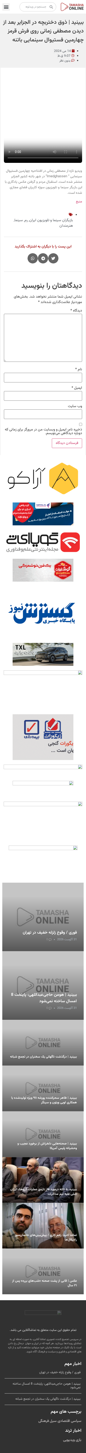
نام (78, 369)
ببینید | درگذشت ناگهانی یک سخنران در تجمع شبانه (43, 1056)
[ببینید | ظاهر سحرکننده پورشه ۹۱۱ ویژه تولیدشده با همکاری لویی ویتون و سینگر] (43, 1088)
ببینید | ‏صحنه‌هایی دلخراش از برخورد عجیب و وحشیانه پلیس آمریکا (47, 1146)
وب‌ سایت (75, 406)
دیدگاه (76, 311)
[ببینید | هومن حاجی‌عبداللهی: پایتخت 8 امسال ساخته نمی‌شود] (43, 985)
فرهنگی (43, 1421)
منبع (79, 201)
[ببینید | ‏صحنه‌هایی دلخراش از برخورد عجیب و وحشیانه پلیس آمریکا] (43, 1134)
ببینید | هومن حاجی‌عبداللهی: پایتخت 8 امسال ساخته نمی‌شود (44, 998)
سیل (53, 1421)
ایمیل (77, 388)
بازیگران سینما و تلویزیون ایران (51, 220)
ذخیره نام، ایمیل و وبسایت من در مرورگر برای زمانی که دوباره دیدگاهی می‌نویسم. (43, 431)
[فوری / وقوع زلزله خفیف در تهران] (43, 917)
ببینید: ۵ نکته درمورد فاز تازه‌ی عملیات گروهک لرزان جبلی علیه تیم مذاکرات (43, 1192)
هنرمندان (66, 226)
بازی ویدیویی (72, 1440)
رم (26, 220)
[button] (6, 7)
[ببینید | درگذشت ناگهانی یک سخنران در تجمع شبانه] (43, 1043)
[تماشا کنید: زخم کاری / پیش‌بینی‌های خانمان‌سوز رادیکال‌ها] (43, 1226)
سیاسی (75, 1421)
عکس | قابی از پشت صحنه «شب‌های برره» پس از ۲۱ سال (44, 1283)
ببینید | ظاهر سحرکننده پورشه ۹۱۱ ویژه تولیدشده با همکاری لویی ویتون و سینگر (44, 1100)
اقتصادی (63, 1421)
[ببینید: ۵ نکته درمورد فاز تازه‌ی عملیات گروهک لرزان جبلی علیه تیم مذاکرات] (43, 1180)
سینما (18, 220)
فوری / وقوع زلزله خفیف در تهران (50, 932)
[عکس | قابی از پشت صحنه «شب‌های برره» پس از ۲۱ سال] (43, 1271)
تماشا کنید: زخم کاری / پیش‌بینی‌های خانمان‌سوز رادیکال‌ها (46, 1237)
